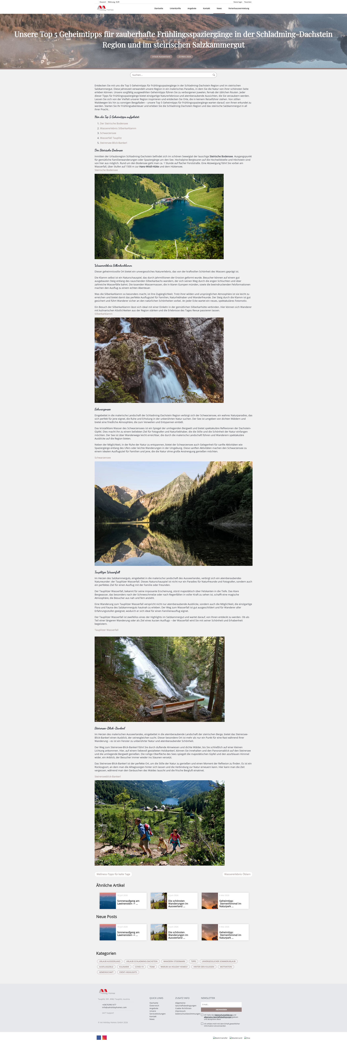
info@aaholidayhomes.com (114, 1007)
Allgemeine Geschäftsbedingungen (185, 1004)
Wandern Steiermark (174, 961)
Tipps (193, 961)
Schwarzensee (108, 133)
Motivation (226, 966)
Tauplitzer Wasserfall (106, 630)
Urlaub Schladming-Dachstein (142, 961)
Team (152, 966)
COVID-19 (139, 966)
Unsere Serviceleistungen (158, 1012)
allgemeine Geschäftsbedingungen (218, 1017)
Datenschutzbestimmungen (187, 1013)
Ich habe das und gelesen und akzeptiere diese (221, 1017)
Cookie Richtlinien (183, 1008)
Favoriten (247, 2)
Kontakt (206, 8)
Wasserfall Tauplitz (111, 138)
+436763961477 (109, 1004)
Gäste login (238, 2)
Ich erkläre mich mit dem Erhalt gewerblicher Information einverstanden (222, 1025)
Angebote (192, 8)
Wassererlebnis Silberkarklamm (118, 128)
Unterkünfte (175, 8)
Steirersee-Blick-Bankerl (113, 142)
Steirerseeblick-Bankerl (108, 776)
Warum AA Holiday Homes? (174, 966)
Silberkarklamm (104, 313)
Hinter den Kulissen (204, 966)
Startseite (158, 8)
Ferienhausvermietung (239, 8)
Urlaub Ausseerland (109, 961)
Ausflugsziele (106, 966)
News (219, 8)
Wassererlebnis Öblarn (237, 874)
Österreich (154, 1005)
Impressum (180, 1011)
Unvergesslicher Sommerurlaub (218, 961)
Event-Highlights (128, 972)
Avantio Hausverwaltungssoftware (156, 1038)
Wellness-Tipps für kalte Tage (113, 874)
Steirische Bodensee (106, 170)
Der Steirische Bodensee (114, 123)
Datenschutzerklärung (223, 1015)
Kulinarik (124, 966)
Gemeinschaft (106, 972)
